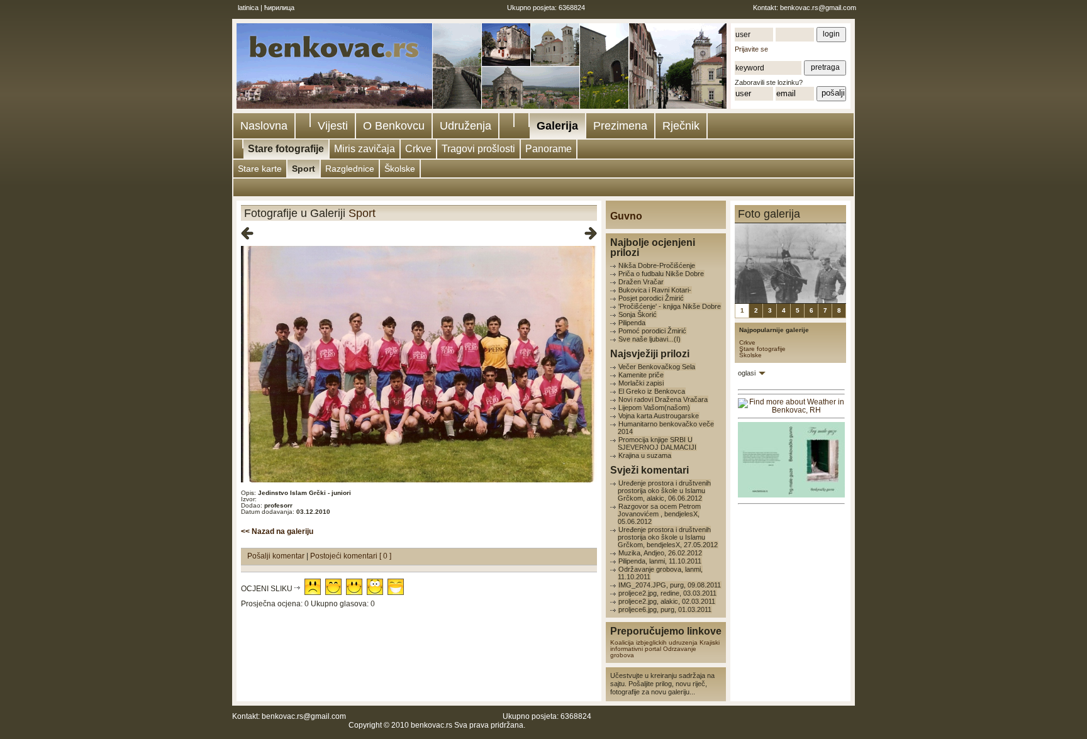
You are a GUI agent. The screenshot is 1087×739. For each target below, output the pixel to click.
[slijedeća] (590, 234)
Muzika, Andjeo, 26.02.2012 (660, 553)
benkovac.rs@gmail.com (818, 7)
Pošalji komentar (276, 556)
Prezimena (620, 125)
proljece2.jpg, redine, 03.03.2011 (667, 593)
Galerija (557, 125)
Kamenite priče (641, 375)
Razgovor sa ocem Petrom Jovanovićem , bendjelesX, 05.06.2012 (659, 514)
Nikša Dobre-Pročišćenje (656, 265)
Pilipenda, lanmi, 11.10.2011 (659, 561)
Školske (399, 169)
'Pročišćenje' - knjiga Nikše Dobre (669, 306)
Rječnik (681, 125)
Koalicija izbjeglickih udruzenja (654, 642)
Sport (303, 169)
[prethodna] (247, 234)
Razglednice (349, 169)
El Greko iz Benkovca (651, 391)
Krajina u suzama (644, 455)
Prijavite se (751, 49)
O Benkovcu (394, 125)
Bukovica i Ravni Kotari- (654, 290)
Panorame (548, 148)
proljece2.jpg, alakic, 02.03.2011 (666, 601)
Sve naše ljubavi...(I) (649, 339)
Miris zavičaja (364, 148)
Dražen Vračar (641, 282)
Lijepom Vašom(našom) (654, 407)
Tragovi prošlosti (478, 148)
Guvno (626, 216)
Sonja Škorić (637, 314)
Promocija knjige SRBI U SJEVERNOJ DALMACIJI (657, 443)
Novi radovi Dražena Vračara (663, 399)
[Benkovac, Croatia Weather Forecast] (791, 410)
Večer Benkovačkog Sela (656, 366)
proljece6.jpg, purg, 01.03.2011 (664, 609)
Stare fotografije (286, 148)
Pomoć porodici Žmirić (652, 331)
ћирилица (279, 7)
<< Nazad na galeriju (277, 531)
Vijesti (333, 125)
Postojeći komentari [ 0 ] (350, 556)
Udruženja (465, 125)
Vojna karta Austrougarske (658, 416)
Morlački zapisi (641, 383)
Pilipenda (631, 322)
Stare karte (260, 169)
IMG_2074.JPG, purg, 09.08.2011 (669, 585)
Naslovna (263, 125)
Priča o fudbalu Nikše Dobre (661, 273)
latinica (248, 7)
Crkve (418, 148)
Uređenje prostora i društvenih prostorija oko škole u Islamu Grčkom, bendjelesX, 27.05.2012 (668, 537)
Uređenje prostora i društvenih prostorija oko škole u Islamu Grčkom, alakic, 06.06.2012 (664, 490)
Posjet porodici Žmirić (651, 298)
